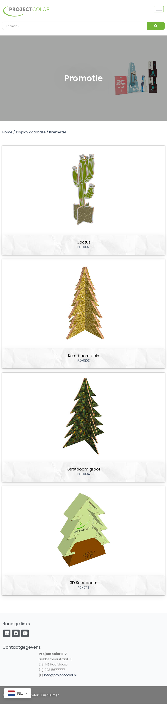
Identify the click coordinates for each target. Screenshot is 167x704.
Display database (31, 132)
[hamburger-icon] (159, 9)
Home (7, 132)
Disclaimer (50, 695)
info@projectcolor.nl (60, 675)
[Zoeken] (156, 26)
